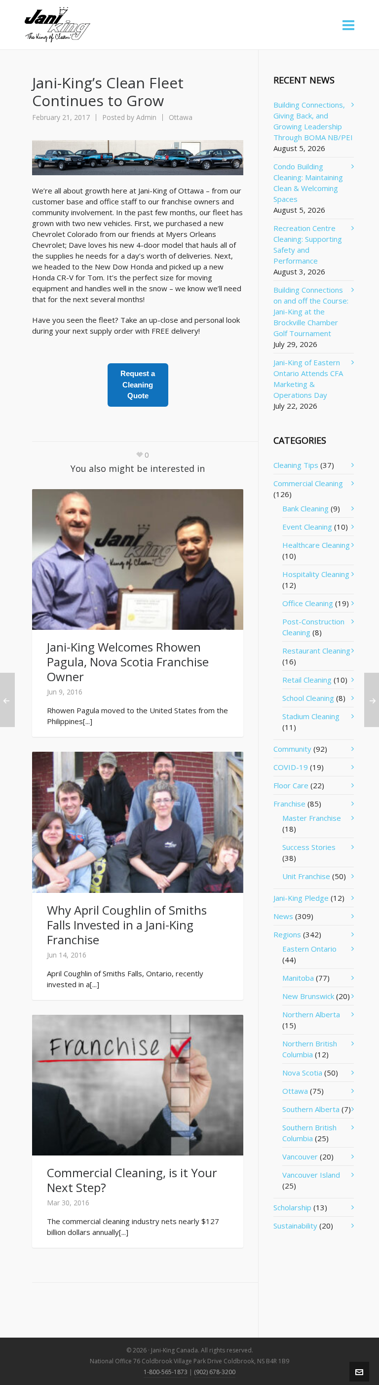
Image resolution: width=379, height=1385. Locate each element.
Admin (146, 117)
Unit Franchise (306, 876)
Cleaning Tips (295, 465)
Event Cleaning (307, 527)
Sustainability (295, 1226)
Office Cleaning (307, 603)
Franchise (289, 803)
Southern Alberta (311, 1109)
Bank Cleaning (305, 508)
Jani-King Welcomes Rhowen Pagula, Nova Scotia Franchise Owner (128, 662)
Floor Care (290, 785)
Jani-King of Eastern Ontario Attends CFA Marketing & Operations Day (308, 378)
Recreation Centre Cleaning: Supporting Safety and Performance (307, 244)
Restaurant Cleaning (316, 650)
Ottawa (180, 117)
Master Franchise (311, 818)
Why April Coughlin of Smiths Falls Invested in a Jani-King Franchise (127, 925)
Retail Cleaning (307, 680)
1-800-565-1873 (166, 1372)
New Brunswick (308, 996)
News (283, 916)
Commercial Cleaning (308, 483)
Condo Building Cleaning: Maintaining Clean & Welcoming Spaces (308, 182)
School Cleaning (308, 698)
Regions (287, 934)
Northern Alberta (311, 1014)
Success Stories (309, 847)
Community (292, 749)
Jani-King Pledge (301, 898)
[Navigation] (348, 24)
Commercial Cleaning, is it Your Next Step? (132, 1179)
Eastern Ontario (309, 949)
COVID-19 (290, 767)
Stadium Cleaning (311, 716)
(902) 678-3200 (214, 1372)
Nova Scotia (302, 1072)
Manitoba (298, 978)
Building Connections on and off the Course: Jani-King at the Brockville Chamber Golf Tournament (310, 311)
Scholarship (292, 1207)
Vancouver (300, 1156)
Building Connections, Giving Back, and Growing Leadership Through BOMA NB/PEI (313, 121)
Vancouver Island (311, 1175)
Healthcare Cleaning (316, 545)
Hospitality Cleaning (315, 574)
